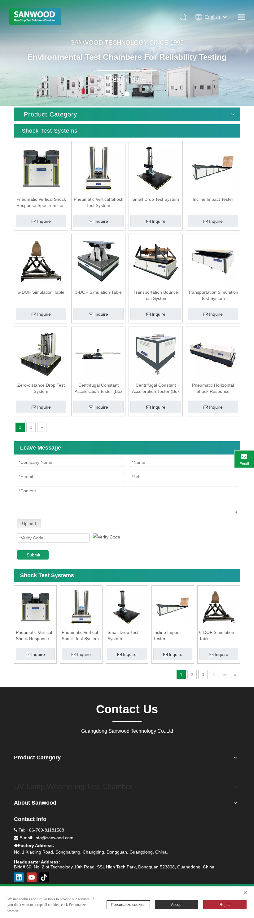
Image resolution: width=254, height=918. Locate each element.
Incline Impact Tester (213, 199)
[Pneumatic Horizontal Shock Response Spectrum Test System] (213, 353)
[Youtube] (32, 877)
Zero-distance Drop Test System (41, 388)
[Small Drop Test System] (155, 167)
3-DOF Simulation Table (98, 292)
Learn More (127, 79)
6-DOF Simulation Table (41, 292)
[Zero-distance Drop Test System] (41, 353)
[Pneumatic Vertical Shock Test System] (98, 167)
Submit (33, 554)
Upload (29, 523)
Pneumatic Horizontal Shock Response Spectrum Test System (213, 388)
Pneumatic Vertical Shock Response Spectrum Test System (41, 203)
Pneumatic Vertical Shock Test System (98, 202)
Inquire (44, 221)
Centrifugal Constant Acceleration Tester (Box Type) (98, 388)
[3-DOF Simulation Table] (98, 260)
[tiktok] (44, 877)
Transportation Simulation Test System (213, 295)
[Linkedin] (19, 877)
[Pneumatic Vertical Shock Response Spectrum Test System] (41, 167)
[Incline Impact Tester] (213, 167)
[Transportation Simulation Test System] (213, 260)
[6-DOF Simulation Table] (41, 260)
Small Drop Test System (155, 199)
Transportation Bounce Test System (156, 295)
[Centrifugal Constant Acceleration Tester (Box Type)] (98, 353)
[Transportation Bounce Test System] (155, 260)
